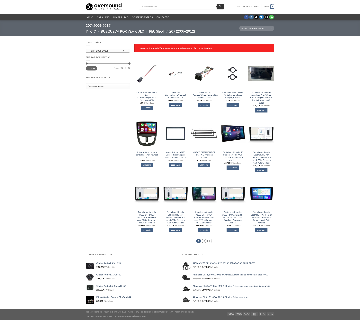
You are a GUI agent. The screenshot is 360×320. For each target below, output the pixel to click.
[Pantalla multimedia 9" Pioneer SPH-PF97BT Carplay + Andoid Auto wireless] (233, 133)
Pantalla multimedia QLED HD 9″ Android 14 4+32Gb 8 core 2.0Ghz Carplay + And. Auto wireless (232, 217)
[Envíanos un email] (266, 17)
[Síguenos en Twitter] (261, 17)
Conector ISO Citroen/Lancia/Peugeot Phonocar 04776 (175, 95)
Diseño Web (140, 316)
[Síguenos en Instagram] (251, 17)
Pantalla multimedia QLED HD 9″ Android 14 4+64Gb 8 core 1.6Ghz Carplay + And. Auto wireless (261, 217)
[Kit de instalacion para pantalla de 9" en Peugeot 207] (147, 133)
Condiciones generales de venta (157, 312)
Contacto (163, 17)
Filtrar (91, 68)
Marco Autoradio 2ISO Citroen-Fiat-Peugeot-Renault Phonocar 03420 (175, 155)
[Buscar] (220, 6)
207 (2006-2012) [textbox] (106, 50)
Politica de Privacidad (115, 312)
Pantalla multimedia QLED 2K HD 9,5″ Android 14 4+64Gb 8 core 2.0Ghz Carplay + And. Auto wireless (147, 217)
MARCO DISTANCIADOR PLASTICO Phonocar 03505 (204, 155)
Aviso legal (133, 312)
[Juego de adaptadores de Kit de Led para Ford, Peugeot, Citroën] (233, 73)
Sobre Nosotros (142, 17)
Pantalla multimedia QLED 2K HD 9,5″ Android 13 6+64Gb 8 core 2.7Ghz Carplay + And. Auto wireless (261, 157)
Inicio (89, 17)
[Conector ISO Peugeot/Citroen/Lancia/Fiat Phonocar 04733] (204, 73)
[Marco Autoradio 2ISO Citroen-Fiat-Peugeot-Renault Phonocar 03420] (175, 133)
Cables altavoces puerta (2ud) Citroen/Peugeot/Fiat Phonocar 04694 (147, 96)
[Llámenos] (271, 17)
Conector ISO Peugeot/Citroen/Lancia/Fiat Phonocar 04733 (205, 95)
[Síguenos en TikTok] (256, 17)
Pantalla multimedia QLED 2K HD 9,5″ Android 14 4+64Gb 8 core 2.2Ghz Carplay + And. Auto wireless (175, 217)
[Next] (209, 241)
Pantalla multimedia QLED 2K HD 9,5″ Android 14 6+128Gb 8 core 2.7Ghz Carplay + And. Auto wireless (204, 217)
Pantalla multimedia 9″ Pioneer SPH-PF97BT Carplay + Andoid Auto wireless (233, 156)
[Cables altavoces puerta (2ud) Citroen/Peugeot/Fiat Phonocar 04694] (147, 73)
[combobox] (108, 51)
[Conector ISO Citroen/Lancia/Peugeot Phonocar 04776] (175, 73)
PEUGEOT (157, 31)
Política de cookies (184, 312)
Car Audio (103, 17)
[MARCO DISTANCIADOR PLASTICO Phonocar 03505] (204, 133)
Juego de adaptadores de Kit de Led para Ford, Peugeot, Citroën (232, 95)
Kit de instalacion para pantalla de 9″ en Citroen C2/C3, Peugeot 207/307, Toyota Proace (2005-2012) (261, 97)
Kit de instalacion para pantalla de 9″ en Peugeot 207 (147, 155)
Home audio (121, 17)
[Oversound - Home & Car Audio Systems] (104, 6)
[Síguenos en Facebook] (246, 17)
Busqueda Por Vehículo (122, 31)
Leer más (147, 108)
